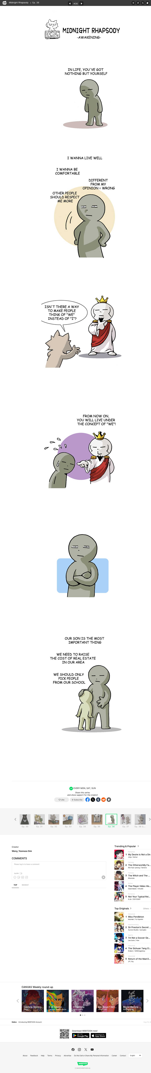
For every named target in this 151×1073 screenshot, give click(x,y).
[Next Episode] (81, 3)
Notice (14, 1022)
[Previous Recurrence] (15, 819)
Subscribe (133, 3)
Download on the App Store (98, 1035)
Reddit (103, 799)
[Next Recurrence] (150, 819)
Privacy (58, 1056)
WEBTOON (4, 3)
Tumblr (98, 799)
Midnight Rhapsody (18, 2)
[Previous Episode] (70, 3)
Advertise (67, 1056)
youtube (92, 1049)
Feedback (34, 1056)
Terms (49, 1056)
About (25, 1056)
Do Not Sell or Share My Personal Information (91, 1056)
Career (114, 1056)
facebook (73, 1049)
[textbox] (59, 866)
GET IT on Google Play (80, 1035)
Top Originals (122, 908)
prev (18, 1001)
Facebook (138, 3)
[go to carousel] (80, 1015)
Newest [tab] (25, 885)
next (147, 1001)
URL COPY (147, 3)
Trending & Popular (125, 846)
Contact (123, 1056)
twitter (85, 1049)
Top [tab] (15, 885)
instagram (79, 1049)
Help (42, 1056)
